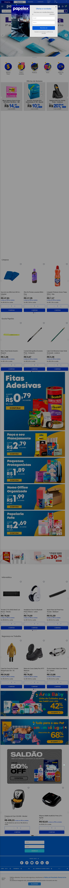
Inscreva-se (43, 28)
